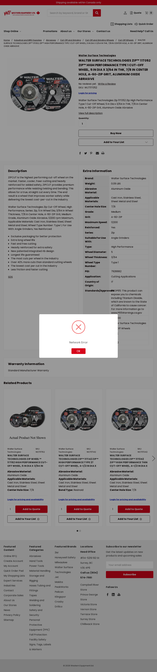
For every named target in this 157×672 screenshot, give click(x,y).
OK (78, 351)
